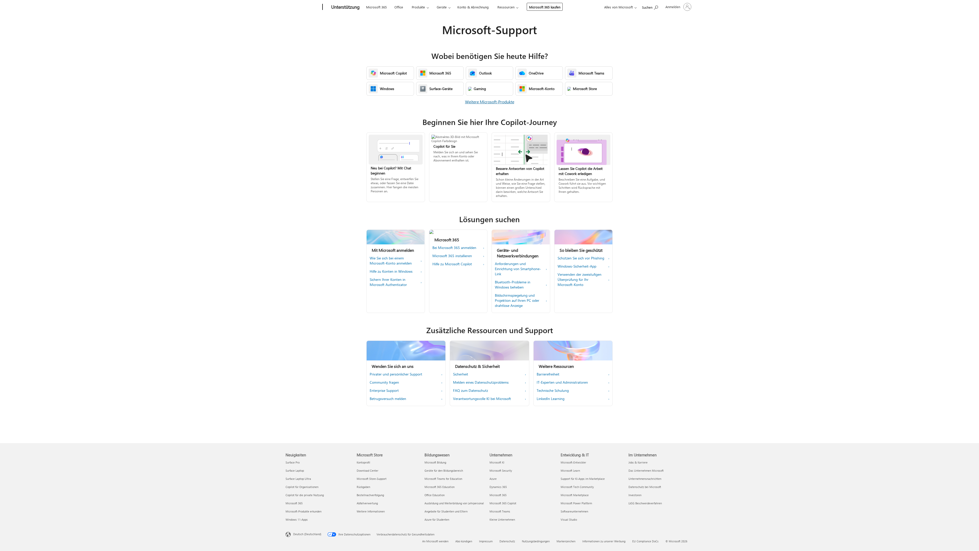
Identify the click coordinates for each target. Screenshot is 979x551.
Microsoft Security (501, 470)
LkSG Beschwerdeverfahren (645, 503)
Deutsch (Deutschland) (307, 534)
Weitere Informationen (371, 511)
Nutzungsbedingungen (536, 541)
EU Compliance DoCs (645, 541)
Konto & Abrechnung (473, 7)
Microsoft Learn (570, 470)
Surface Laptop (295, 470)
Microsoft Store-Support (372, 479)
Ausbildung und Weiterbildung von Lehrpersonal (454, 503)
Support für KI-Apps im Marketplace (583, 479)
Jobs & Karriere (638, 462)
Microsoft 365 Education (439, 487)
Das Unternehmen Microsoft (646, 470)
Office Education (434, 495)
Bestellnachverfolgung (370, 495)
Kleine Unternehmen (502, 519)
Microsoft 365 (376, 7)
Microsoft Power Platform (576, 503)
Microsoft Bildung (435, 462)
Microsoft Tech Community (577, 487)
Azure (493, 479)
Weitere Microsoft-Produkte (489, 101)
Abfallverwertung (367, 503)
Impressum (486, 541)
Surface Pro (293, 462)
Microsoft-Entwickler (573, 462)
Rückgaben (363, 487)
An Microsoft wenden (435, 541)
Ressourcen (505, 7)
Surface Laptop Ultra (298, 479)
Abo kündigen (463, 541)
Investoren (634, 495)
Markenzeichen (566, 541)
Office (398, 7)
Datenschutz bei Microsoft (644, 487)
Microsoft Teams (500, 511)
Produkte (418, 7)
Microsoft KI (497, 462)
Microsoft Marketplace (575, 495)
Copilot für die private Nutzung (305, 495)
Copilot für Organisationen (302, 487)
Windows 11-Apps (297, 519)
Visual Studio (569, 519)
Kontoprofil (363, 462)
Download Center (367, 470)
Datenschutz (507, 541)
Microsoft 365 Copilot (503, 503)
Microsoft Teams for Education (443, 479)
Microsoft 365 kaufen (544, 7)
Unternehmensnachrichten (644, 479)
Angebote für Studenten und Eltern (446, 511)
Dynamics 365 (498, 487)
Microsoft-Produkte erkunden (303, 511)
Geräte (442, 7)
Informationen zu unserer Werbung (603, 541)
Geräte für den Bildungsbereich (443, 470)
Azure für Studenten (436, 519)
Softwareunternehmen (574, 511)
